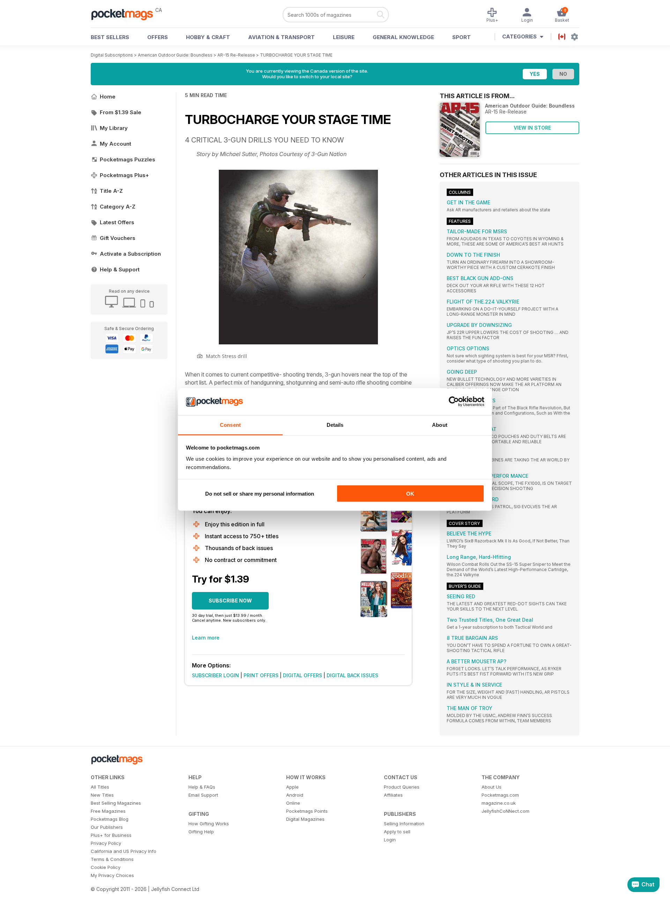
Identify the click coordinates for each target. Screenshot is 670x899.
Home (108, 96)
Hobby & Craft (208, 37)
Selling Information (404, 823)
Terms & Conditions (112, 859)
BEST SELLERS (110, 37)
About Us (491, 787)
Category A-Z (117, 206)
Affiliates (393, 795)
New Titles (102, 795)
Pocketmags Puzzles (127, 159)
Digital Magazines (305, 819)
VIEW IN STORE (532, 128)
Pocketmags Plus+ (124, 175)
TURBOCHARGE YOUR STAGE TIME (296, 55)
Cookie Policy (105, 867)
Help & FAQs (201, 787)
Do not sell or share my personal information (259, 494)
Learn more (205, 638)
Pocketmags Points (307, 811)
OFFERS (157, 37)
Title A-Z (111, 191)
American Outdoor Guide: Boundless (175, 55)
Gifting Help (201, 831)
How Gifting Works (208, 823)
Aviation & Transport (281, 37)
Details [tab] (335, 424)
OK (410, 494)
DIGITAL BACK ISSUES (352, 675)
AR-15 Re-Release (236, 55)
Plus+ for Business (111, 835)
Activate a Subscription (130, 253)
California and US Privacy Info (123, 851)
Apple (292, 787)
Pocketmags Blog (109, 819)
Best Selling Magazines (116, 803)
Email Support (203, 795)
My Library (114, 128)
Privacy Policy (106, 843)
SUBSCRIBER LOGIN (215, 675)
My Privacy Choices (112, 875)
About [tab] (439, 424)
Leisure (344, 37)
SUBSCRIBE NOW (230, 601)
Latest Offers (117, 222)
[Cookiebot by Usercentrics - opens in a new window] (453, 401)
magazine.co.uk (499, 803)
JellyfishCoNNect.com (505, 811)
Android (294, 795)
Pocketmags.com (500, 795)
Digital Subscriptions (112, 55)
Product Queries (401, 787)
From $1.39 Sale (120, 112)
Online (293, 803)
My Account (115, 143)
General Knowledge (403, 37)
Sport (461, 37)
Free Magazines (108, 811)
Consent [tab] (230, 424)
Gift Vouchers (117, 238)
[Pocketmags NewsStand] (126, 14)
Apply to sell (397, 831)
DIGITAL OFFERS (302, 675)
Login (390, 839)
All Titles (100, 787)
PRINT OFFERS (261, 675)
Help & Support (120, 269)
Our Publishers (107, 827)
